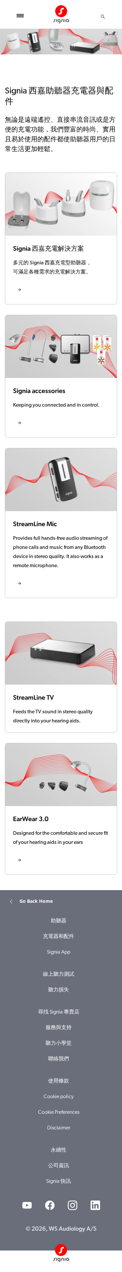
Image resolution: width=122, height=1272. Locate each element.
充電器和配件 (58, 936)
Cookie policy (59, 1096)
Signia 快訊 (58, 1181)
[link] (61, 238)
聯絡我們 (58, 1059)
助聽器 (58, 921)
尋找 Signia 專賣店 (58, 1012)
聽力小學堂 (59, 1043)
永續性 (58, 1150)
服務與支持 (59, 1027)
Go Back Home (36, 901)
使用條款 (58, 1081)
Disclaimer (58, 1128)
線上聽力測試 (58, 974)
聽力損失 (58, 990)
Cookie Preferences (58, 1112)
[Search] (102, 16)
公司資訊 (58, 1165)
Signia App (58, 952)
